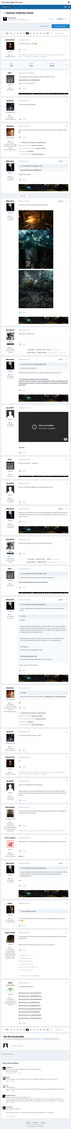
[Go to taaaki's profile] (4, 1078)
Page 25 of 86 (59, 33)
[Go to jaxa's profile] (4, 1086)
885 (11, 853)
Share (52, 19)
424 (11, 998)
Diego (10, 903)
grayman (10, 101)
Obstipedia (30, 151)
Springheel (10, 330)
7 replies (12, 1102)
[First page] (3, 33)
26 (30, 33)
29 (40, 33)
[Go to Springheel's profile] (10, 336)
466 (11, 947)
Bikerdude (13, 18)
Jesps (10, 983)
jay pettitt (10, 408)
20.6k (11, 176)
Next (47, 33)
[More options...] (66, 40)
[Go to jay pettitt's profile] (10, 414)
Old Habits (32, 142)
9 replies (12, 1116)
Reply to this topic (60, 26)
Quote (24, 49)
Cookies (42, 1122)
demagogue (10, 807)
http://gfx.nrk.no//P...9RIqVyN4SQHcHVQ (30, 999)
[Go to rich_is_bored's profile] (10, 844)
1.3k (11, 918)
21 (14, 33)
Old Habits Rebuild (41, 142)
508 (11, 423)
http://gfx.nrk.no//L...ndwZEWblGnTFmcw (30, 996)
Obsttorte (10, 126)
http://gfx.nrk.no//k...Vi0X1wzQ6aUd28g (30, 1018)
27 (34, 33)
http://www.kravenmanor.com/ (28, 656)
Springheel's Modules (31, 352)
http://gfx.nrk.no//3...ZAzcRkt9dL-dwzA (30, 1005)
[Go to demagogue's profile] (10, 813)
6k (11, 822)
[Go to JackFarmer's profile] (4, 1068)
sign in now (41, 1039)
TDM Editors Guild (23, 19)
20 (11, 33)
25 (27, 33)
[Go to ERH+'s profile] (10, 79)
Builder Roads (25, 142)
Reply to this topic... (18, 1046)
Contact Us (36, 1122)
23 (20, 33)
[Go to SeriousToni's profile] (10, 46)
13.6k (10, 115)
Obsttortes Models (40, 148)
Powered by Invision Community (35, 1126)
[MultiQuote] (20, 49)
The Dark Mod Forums (12, 2)
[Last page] (51, 33)
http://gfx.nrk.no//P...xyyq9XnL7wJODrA (30, 1015)
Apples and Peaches (37, 145)
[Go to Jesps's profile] (10, 989)
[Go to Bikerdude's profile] (5, 19)
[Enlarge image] (36, 43)
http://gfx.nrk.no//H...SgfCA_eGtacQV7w (30, 993)
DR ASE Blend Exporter (38, 154)
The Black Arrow (10, 1095)
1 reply (19, 1073)
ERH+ (10, 73)
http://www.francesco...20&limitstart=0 (29, 80)
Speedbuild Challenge (41, 352)
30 (43, 33)
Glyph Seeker (10, 933)
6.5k (11, 141)
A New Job (49, 349)
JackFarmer (9, 1067)
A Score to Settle (31, 349)
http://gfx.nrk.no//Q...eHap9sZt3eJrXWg (30, 1008)
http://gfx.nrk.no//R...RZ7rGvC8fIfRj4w (29, 1012)
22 (17, 33)
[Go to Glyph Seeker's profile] (10, 939)
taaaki (7, 1077)
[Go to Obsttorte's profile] (10, 132)
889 (11, 88)
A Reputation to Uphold (40, 349)
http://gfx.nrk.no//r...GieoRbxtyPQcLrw (29, 1002)
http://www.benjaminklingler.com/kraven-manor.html (33, 582)
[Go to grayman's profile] (10, 107)
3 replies (13, 1090)
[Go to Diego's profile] (10, 909)
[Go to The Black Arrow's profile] (4, 1096)
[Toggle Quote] (21, 166)
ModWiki (21, 856)
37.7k (10, 347)
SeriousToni (10, 40)
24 (24, 33)
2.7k (11, 55)
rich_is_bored (10, 838)
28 (37, 33)
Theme (28, 1122)
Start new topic (44, 26)
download (21, 447)
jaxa (7, 1085)
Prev (7, 33)
